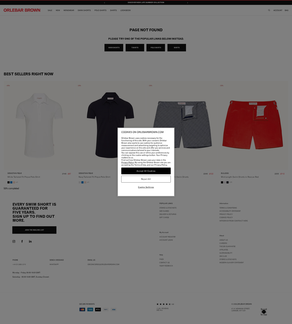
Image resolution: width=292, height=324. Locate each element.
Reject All (146, 179)
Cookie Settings (146, 187)
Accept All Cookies (146, 171)
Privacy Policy (127, 162)
